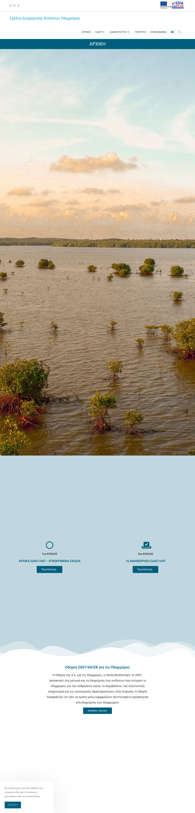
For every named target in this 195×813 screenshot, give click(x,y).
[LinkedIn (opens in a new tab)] (18, 5)
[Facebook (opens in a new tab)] (14, 5)
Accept (13, 805)
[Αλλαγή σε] (172, 32)
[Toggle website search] (179, 32)
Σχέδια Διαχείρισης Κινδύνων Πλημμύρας (45, 18)
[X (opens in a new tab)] (11, 5)
